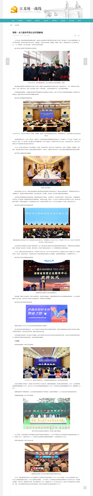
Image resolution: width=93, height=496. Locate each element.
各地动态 (46, 20)
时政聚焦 (20, 20)
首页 (13, 20)
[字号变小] (79, 35)
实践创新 (63, 20)
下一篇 (85, 61)
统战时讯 (37, 20)
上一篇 (7, 61)
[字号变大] (75, 35)
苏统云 (79, 20)
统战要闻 (29, 20)
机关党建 (71, 20)
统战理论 (54, 20)
